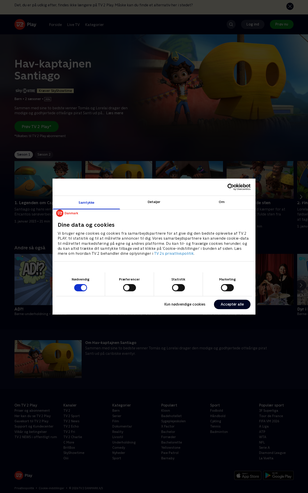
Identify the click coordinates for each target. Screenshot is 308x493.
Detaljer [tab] (154, 201)
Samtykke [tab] (86, 202)
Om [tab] (222, 201)
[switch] (129, 287)
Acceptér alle (232, 304)
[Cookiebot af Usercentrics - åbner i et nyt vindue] (231, 187)
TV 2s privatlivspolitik (174, 253)
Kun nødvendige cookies (184, 304)
